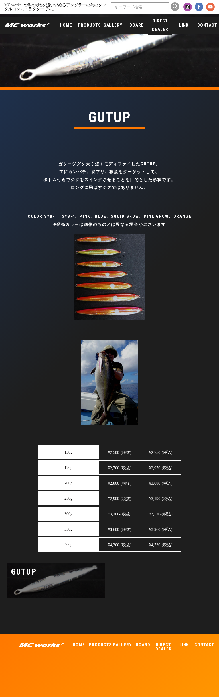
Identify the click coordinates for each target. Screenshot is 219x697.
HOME (66, 25)
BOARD (136, 25)
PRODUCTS (89, 25)
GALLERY (113, 25)
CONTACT (207, 25)
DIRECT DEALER (160, 25)
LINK (183, 25)
